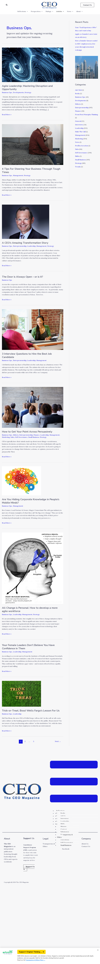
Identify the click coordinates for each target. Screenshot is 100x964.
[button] (7, 5)
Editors (16, 435)
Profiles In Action (81, 146)
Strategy (28, 92)
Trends (78, 167)
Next (58, 741)
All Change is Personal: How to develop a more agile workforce (30, 609)
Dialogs (48, 11)
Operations (65, 840)
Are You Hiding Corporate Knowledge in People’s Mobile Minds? (30, 501)
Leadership (31, 246)
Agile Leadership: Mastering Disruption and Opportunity (27, 87)
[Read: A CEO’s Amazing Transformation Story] (25, 222)
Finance (37, 435)
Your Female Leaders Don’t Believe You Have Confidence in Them (28, 646)
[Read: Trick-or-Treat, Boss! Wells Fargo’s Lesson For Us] (21, 693)
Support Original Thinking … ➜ (31, 952)
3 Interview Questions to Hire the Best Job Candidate (27, 355)
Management (18, 175)
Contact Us (86, 846)
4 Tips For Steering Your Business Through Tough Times (31, 170)
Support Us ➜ (29, 868)
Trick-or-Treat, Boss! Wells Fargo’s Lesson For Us (30, 710)
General (78, 121)
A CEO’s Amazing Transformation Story (25, 243)
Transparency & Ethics (65, 836)
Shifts (77, 156)
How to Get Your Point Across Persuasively (27, 431)
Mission (63, 826)
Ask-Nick (78, 90)
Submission (65, 832)
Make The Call (80, 132)
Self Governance (21, 437)
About (78, 11)
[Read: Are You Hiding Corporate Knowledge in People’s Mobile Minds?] (21, 481)
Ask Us (63, 816)
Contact (64, 829)
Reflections (21, 11)
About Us (85, 844)
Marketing (6, 437)
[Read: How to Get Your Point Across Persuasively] (32, 407)
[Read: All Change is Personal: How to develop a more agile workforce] (32, 568)
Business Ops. (7, 92)
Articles (59, 11)
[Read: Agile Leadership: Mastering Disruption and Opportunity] (32, 65)
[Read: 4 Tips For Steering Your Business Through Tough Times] (32, 144)
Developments (18, 92)
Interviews (79, 125)
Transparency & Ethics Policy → (35, 960)
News (69, 11)
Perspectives (36, 11)
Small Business (33, 437)
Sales (12, 437)
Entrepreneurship (19, 246)
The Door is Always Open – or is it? (22, 276)
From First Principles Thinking (86, 114)
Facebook (65, 849)
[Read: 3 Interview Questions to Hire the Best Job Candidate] (32, 329)
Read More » (6, 114)
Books (77, 93)
